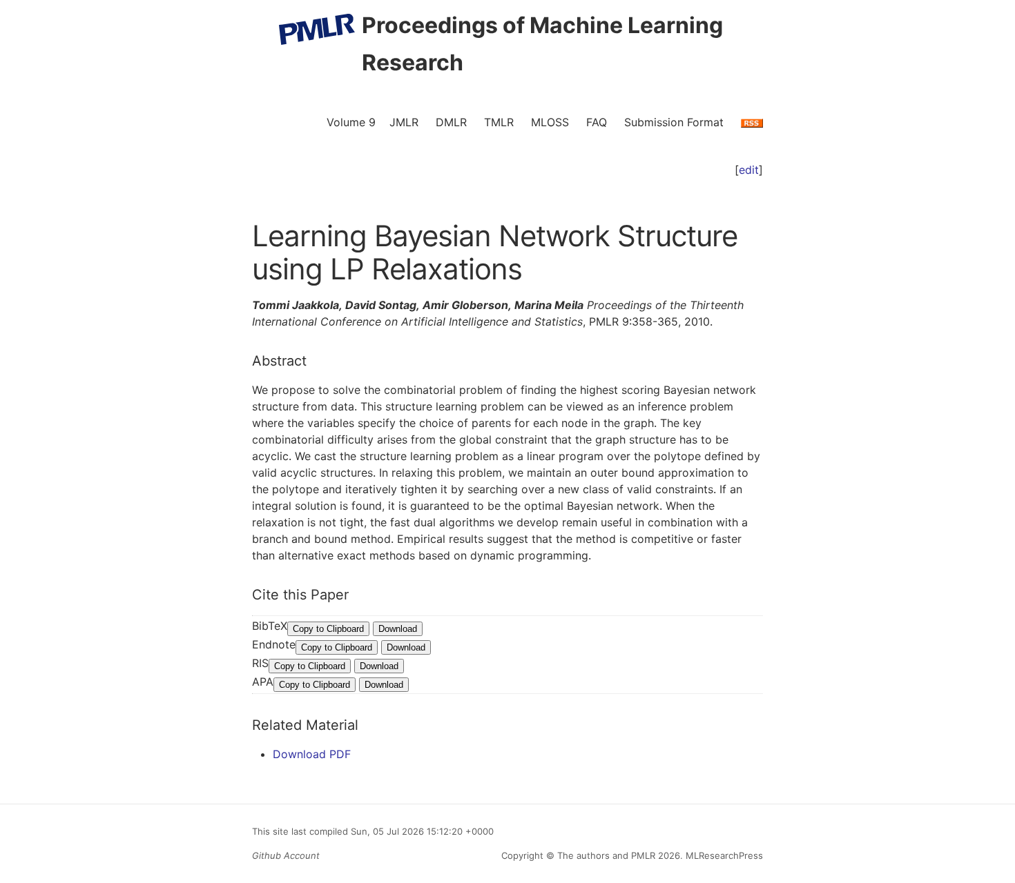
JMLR (403, 122)
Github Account (286, 855)
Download (397, 629)
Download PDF (312, 754)
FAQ (596, 122)
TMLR (499, 122)
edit (749, 170)
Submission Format (674, 122)
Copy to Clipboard (328, 629)
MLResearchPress (723, 855)
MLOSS (550, 122)
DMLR (451, 122)
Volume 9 (351, 122)
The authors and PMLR (606, 855)
